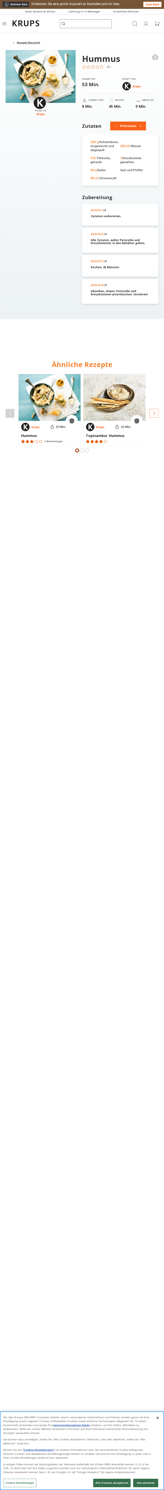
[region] (82, 1450)
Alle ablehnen (146, 1482)
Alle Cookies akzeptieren (111, 1482)
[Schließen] (157, 1417)
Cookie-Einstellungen (19, 1482)
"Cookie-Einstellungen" (39, 1449)
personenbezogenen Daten (72, 1425)
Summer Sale (16, 5)
